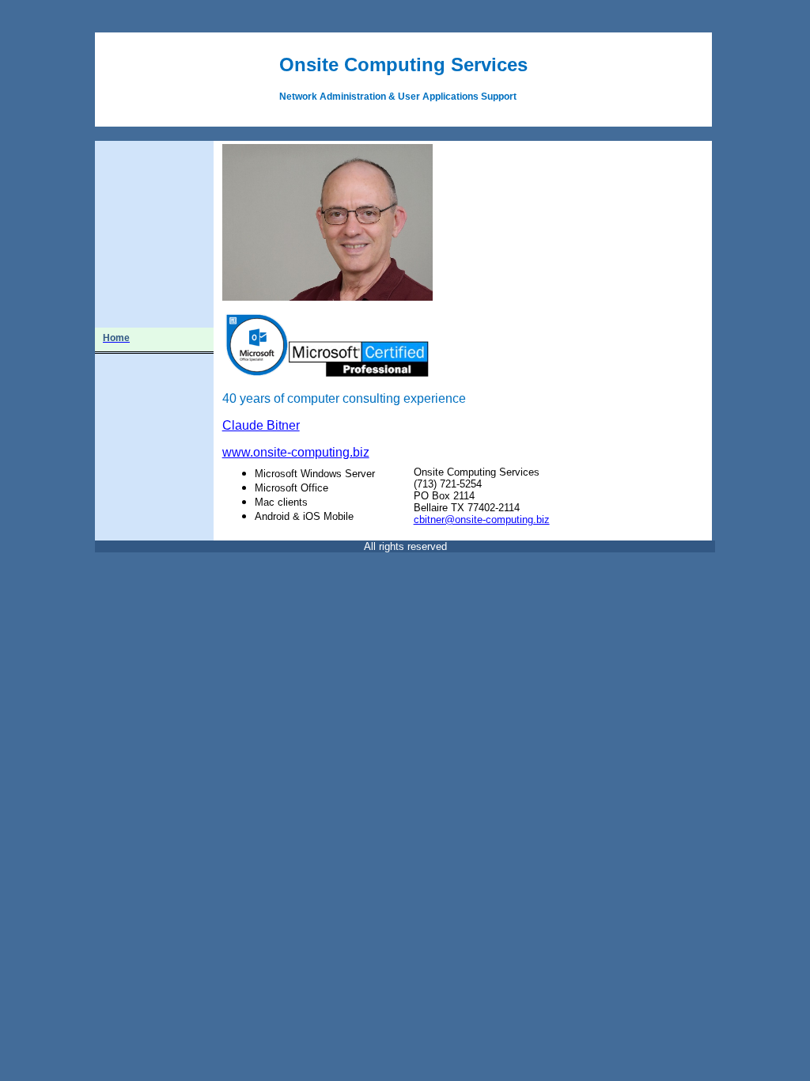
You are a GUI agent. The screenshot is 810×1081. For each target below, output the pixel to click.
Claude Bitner (261, 425)
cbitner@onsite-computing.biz (482, 519)
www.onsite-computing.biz (295, 452)
